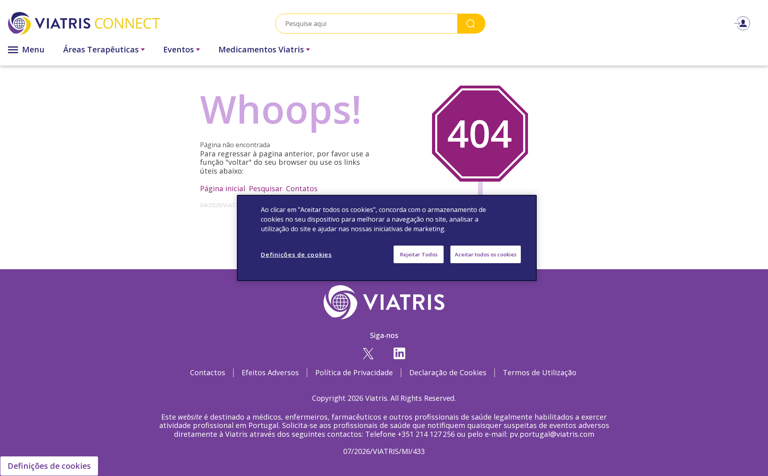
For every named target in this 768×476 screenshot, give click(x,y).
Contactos (207, 372)
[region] (387, 238)
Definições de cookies (49, 465)
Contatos (302, 188)
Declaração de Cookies (447, 372)
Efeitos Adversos (270, 372)
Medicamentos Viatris (261, 49)
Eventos (178, 49)
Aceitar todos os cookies (485, 254)
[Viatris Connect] (123, 23)
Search (471, 23)
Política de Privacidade (354, 372)
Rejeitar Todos (419, 254)
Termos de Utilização (539, 372)
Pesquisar (265, 188)
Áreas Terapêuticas (101, 49)
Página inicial (222, 188)
